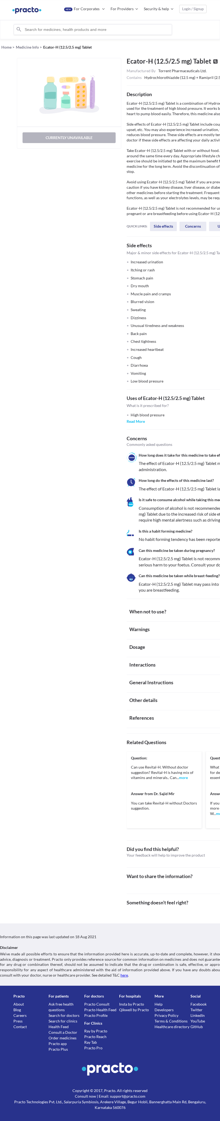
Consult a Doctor (63, 1032)
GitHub (196, 1026)
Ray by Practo (95, 1031)
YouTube (197, 1021)
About (18, 1004)
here (124, 975)
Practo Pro (93, 1048)
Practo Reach (95, 1036)
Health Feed (59, 1026)
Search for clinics (63, 1021)
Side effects (163, 226)
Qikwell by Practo (134, 1009)
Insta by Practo (131, 1004)
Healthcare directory (172, 1026)
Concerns (193, 226)
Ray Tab (90, 1042)
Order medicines (62, 1038)
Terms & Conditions (171, 1021)
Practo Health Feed (100, 1009)
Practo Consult (96, 1004)
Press (18, 1021)
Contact (20, 1026)
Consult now (85, 1096)
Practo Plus (58, 1049)
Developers (164, 1009)
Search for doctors (64, 1015)
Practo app (58, 1043)
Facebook (198, 1004)
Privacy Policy (166, 1015)
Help (159, 1004)
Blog (17, 1009)
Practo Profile (96, 1015)
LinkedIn (197, 1015)
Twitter (196, 1009)
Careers (20, 1015)
